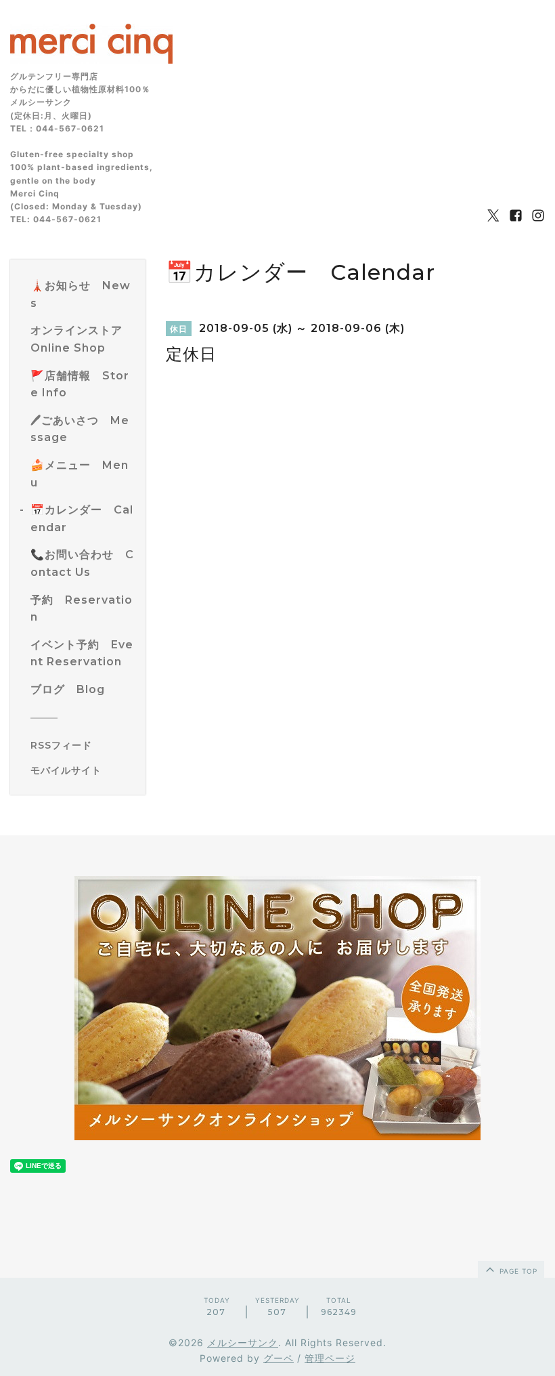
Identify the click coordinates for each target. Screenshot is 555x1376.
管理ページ (330, 1358)
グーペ (278, 1358)
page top (517, 1271)
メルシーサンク (242, 1342)
